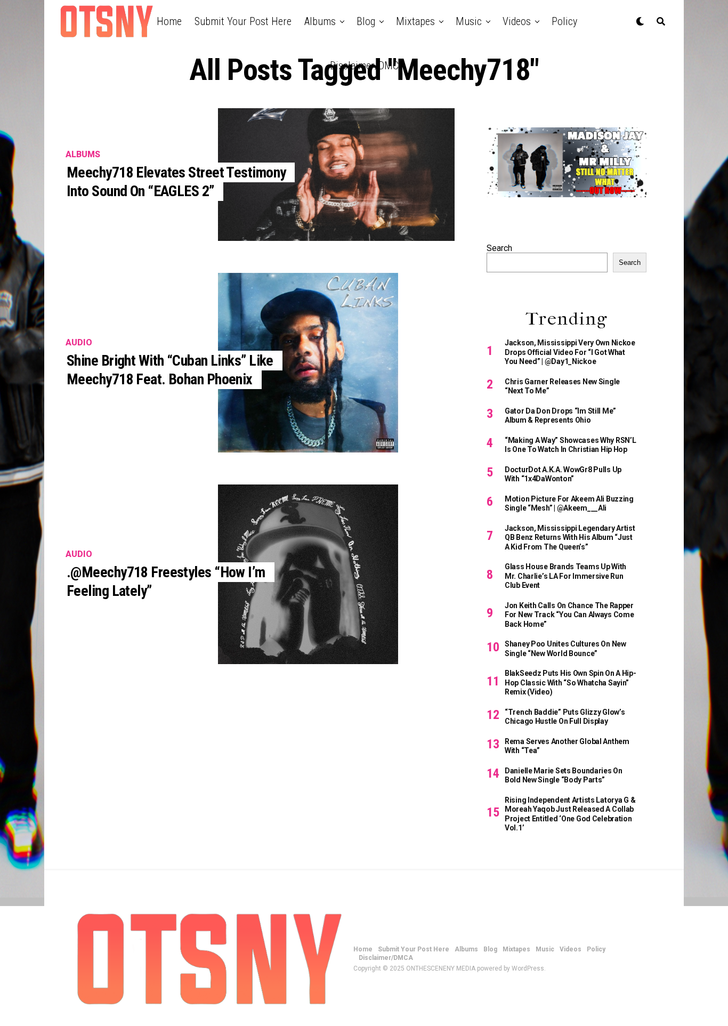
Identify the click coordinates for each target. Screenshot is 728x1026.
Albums (320, 21)
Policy (564, 21)
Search (499, 248)
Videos (517, 21)
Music (469, 21)
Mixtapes (415, 21)
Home (169, 21)
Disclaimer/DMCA (367, 65)
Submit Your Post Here (243, 21)
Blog (366, 21)
